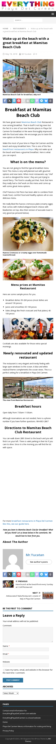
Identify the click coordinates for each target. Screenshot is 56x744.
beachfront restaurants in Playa (18, 149)
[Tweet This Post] (9, 101)
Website (6, 662)
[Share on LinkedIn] (14, 101)
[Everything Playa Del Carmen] (28, 9)
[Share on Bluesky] (46, 101)
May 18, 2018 (11, 54)
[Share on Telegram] (41, 101)
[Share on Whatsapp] (32, 101)
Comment (7, 625)
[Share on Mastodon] (37, 101)
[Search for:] (28, 20)
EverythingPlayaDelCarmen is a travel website (22, 718)
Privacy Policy (8, 730)
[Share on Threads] (50, 101)
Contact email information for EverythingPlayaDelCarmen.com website (19, 712)
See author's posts (39, 562)
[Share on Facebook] (5, 101)
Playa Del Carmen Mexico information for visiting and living (27, 726)
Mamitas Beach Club (31, 122)
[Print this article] (28, 101)
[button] (52, 14)
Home (5, 722)
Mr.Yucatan (26, 54)
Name (6, 646)
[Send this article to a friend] (23, 101)
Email (5, 654)
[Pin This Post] (18, 101)
